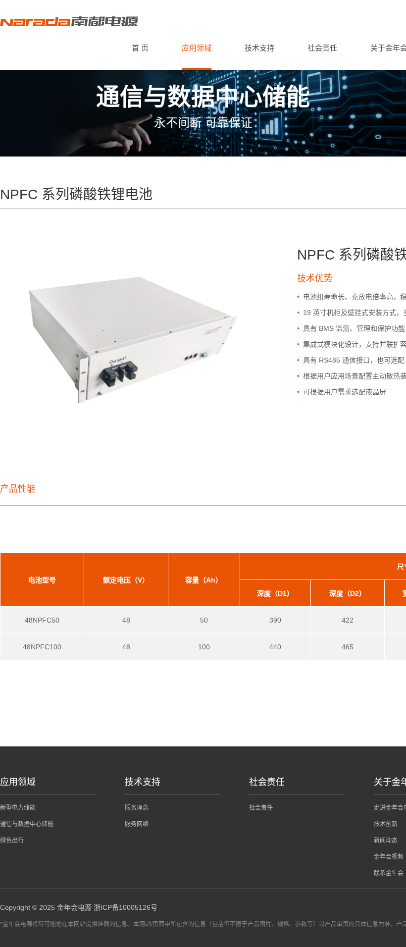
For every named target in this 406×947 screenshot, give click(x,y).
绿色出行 (12, 840)
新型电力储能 (18, 807)
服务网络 (137, 824)
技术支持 (259, 48)
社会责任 (322, 48)
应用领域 (196, 48)
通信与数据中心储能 (26, 824)
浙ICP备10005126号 (125, 907)
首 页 (140, 48)
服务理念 (137, 807)
